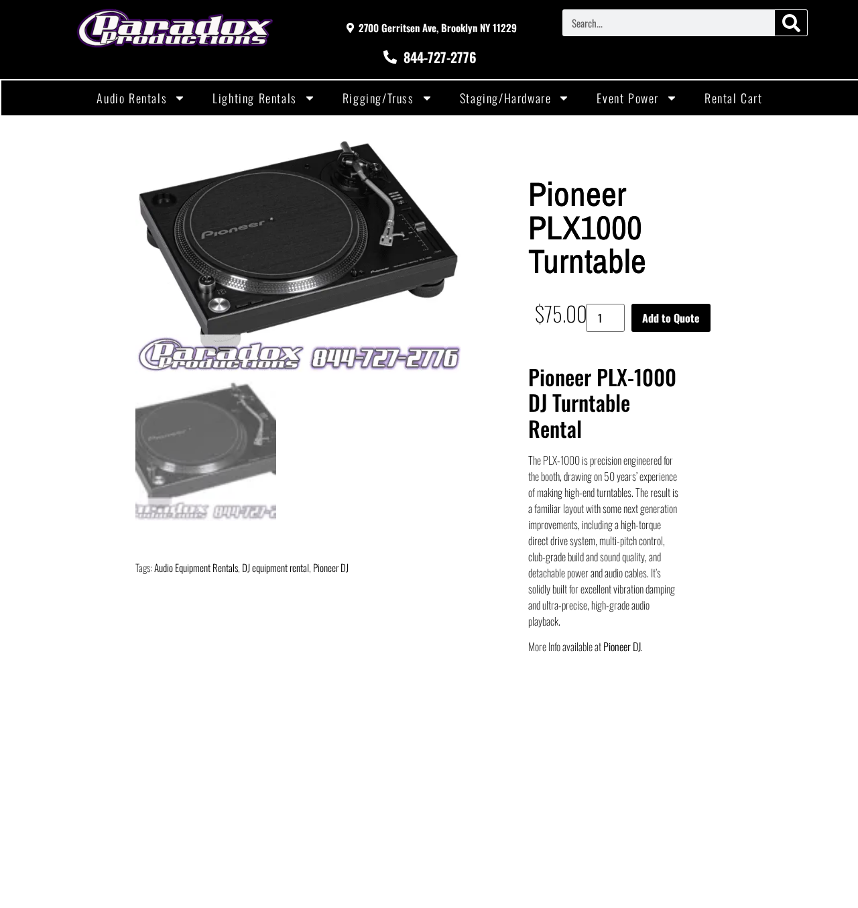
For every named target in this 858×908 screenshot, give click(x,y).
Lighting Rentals (254, 98)
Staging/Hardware (506, 98)
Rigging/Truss (378, 98)
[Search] (791, 23)
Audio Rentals (132, 98)
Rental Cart (733, 98)
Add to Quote (671, 318)
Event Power (628, 98)
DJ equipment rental (275, 567)
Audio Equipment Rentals (196, 567)
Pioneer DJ (331, 567)
